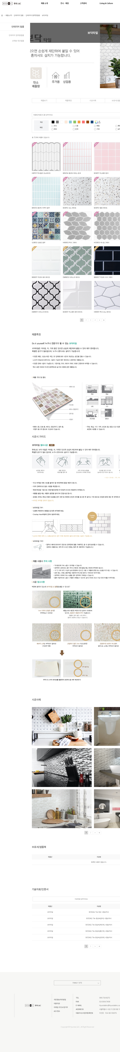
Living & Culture (106, 3)
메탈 (98, 126)
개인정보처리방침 (60, 1000)
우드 (55, 126)
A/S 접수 (57, 1011)
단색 (76, 129)
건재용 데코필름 (18, 41)
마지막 (104, 320)
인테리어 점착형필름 (33, 15)
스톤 (76, 126)
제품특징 (68, 100)
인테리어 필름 (18, 15)
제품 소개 (44, 3)
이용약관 (57, 1003)
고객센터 (83, 3)
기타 (98, 129)
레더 (55, 129)
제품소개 (9, 15)
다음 (99, 320)
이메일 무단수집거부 (61, 1007)
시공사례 (93, 100)
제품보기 (44, 100)
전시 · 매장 (64, 3)
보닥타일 (45, 15)
